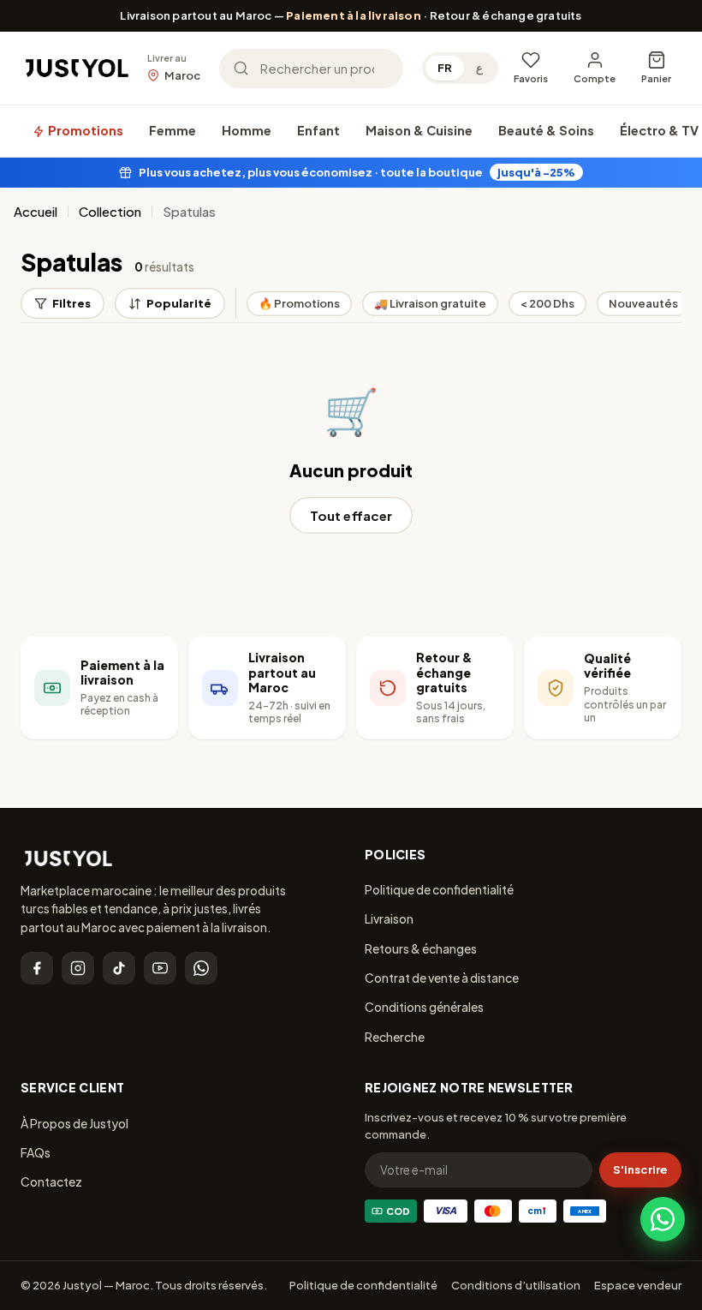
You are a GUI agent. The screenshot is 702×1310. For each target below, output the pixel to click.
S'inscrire (640, 1169)
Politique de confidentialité (439, 889)
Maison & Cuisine (419, 130)
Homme (246, 130)
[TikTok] (119, 968)
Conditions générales (424, 1006)
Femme (172, 130)
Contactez (51, 1181)
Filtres (71, 303)
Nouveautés (643, 303)
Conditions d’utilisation (515, 1285)
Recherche (395, 1036)
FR (444, 68)
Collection (110, 211)
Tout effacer (351, 515)
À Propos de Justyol (74, 1123)
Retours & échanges (421, 948)
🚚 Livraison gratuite (430, 303)
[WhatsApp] (201, 968)
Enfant (318, 130)
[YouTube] (160, 968)
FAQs (36, 1152)
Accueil (35, 211)
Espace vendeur (637, 1285)
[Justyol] (77, 68)
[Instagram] (78, 968)
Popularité (178, 303)
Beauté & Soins (546, 130)
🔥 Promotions (299, 303)
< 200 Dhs (547, 303)
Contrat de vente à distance (442, 977)
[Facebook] (37, 968)
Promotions (84, 130)
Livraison (389, 918)
